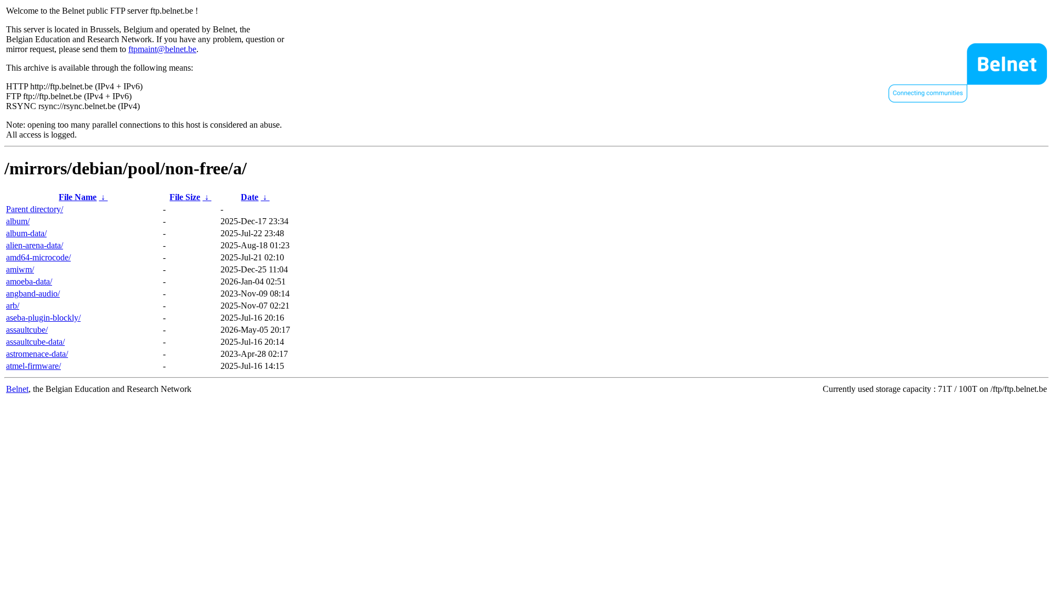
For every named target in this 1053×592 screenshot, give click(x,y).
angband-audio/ (33, 293)
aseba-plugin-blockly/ (43, 317)
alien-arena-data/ (34, 245)
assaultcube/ (27, 329)
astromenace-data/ (37, 353)
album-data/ (26, 233)
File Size (184, 197)
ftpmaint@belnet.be (162, 49)
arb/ (12, 305)
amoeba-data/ (29, 281)
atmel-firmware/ (33, 366)
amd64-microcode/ (38, 257)
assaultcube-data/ (35, 341)
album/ (18, 221)
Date (249, 197)
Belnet (17, 389)
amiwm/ (20, 269)
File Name (78, 197)
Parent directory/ (34, 209)
